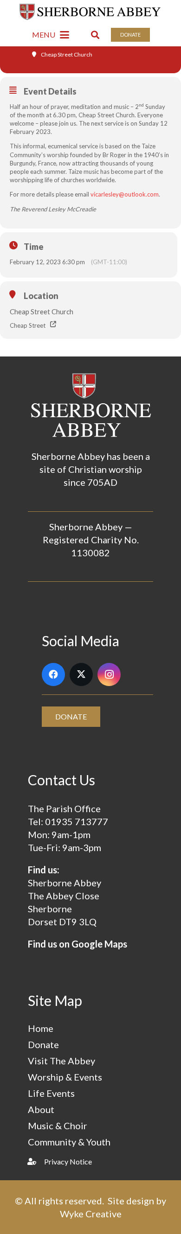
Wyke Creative (91, 1213)
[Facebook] (53, 674)
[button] (51, 34)
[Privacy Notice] (36, 1161)
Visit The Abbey (61, 1060)
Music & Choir (57, 1125)
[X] (81, 674)
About (41, 1109)
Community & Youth (69, 1141)
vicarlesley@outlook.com (124, 194)
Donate (43, 1044)
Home (40, 1028)
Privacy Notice (68, 1161)
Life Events (51, 1093)
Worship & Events (65, 1076)
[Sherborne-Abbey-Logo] (90, 11)
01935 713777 (76, 821)
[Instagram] (109, 674)
